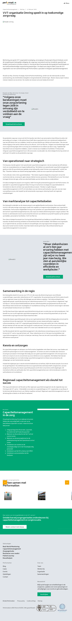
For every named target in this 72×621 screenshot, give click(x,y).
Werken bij (40, 569)
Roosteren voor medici (11, 553)
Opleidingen (7, 574)
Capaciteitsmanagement (12, 549)
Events (5, 572)
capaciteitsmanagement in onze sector (15, 228)
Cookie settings (31, 601)
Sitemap (40, 601)
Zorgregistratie (8, 551)
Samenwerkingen (43, 574)
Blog (4, 566)
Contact (5, 577)
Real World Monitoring (11, 546)
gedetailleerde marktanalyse (44, 205)
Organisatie (41, 572)
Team (39, 566)
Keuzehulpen (7, 558)
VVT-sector (12, 333)
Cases (5, 569)
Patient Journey (8, 556)
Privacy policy (21, 601)
